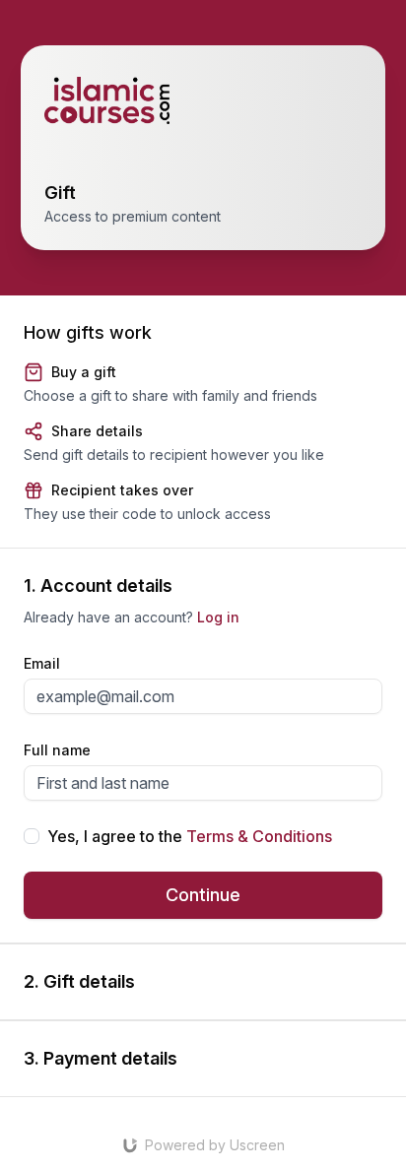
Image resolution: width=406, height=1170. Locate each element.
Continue (203, 894)
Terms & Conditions (259, 836)
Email (42, 663)
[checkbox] (31, 836)
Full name (57, 750)
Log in (218, 617)
